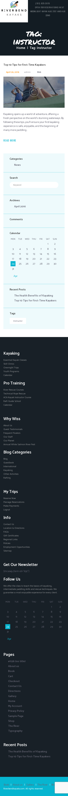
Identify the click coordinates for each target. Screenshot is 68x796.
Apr (16, 276)
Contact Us (8, 524)
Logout (6, 510)
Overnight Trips (11, 368)
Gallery (12, 696)
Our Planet (8, 441)
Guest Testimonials (12, 429)
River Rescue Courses (13, 390)
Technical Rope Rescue (14, 394)
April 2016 (20, 206)
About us (13, 666)
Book (11, 671)
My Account (15, 706)
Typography (15, 731)
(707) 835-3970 (42, 3)
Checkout (14, 681)
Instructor (17, 321)
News (17, 165)
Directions (14, 691)
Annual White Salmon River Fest (19, 444)
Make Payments (11, 506)
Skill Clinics (8, 364)
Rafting (7, 478)
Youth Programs (11, 371)
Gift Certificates (11, 536)
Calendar (7, 375)
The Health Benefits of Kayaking (33, 296)
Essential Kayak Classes (15, 360)
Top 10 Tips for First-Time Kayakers (24, 65)
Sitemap (7, 551)
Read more (9, 140)
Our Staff (8, 437)
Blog (5, 459)
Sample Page (15, 716)
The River (13, 726)
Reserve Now (9, 498)
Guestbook (8, 463)
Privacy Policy (16, 711)
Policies (6, 543)
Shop (11, 721)
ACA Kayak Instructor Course (17, 397)
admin (27, 72)
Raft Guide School (12, 401)
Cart (10, 676)
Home (20, 48)
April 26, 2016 (12, 72)
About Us (7, 425)
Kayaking (8, 470)
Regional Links (10, 539)
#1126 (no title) (17, 661)
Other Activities (11, 474)
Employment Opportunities (16, 547)
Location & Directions (13, 528)
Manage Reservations (13, 502)
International (9, 466)
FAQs (6, 532)
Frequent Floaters (11, 433)
